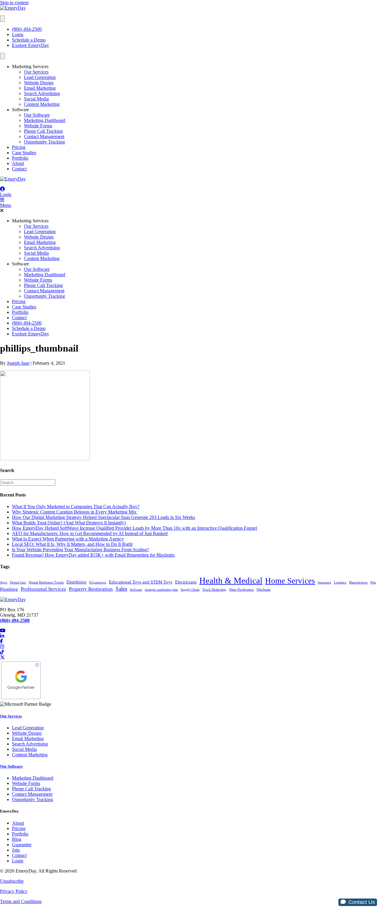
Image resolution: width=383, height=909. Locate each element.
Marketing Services (30, 66)
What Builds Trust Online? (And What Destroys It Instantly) (69, 522)
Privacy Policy (14, 891)
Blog (16, 839)
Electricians (186, 582)
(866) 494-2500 (27, 29)
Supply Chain (190, 589)
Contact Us (361, 902)
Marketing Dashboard (44, 120)
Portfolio (20, 158)
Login (17, 34)
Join (16, 850)
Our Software (37, 114)
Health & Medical (230, 580)
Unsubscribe (12, 881)
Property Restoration (91, 589)
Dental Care (18, 582)
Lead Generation (40, 77)
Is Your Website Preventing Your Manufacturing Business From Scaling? (80, 549)
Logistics (340, 582)
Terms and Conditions (21, 901)
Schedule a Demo (28, 39)
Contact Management (44, 136)
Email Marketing (40, 88)
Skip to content (14, 2)
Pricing (18, 147)
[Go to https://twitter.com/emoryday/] (191, 657)
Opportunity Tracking (44, 141)
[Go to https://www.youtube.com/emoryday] (191, 630)
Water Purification (241, 589)
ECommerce (97, 582)
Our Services (36, 71)
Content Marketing (42, 104)
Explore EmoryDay (30, 45)
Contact (19, 168)
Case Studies (24, 152)
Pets (373, 582)
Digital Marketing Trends (46, 582)
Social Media (36, 98)
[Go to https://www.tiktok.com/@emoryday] (191, 652)
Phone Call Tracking (43, 131)
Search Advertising (42, 93)
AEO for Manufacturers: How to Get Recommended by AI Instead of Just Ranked (90, 533)
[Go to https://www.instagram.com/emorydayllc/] (191, 647)
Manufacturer (358, 582)
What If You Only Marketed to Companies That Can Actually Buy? (75, 506)
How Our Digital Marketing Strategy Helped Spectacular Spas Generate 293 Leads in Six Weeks (103, 517)
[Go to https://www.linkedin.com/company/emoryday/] (191, 636)
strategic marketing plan (161, 589)
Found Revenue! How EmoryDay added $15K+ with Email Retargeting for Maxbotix (93, 554)
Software (20, 109)
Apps (3, 582)
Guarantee (21, 844)
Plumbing (9, 589)
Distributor (76, 582)
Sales (121, 589)
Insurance (324, 582)
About (18, 163)
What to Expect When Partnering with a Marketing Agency (68, 538)
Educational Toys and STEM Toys (140, 582)
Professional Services (43, 589)
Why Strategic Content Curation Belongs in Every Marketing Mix (75, 511)
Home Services (290, 580)
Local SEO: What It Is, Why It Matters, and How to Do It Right (72, 544)
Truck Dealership (214, 589)
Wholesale (263, 589)
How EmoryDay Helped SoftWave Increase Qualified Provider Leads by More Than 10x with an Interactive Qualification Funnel (134, 528)
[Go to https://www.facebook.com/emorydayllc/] (191, 641)
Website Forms (38, 125)
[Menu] (2, 19)
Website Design (39, 82)
